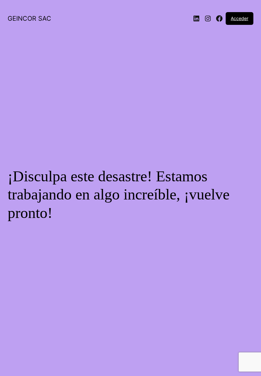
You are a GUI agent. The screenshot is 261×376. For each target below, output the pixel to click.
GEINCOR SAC (29, 18)
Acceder (239, 18)
